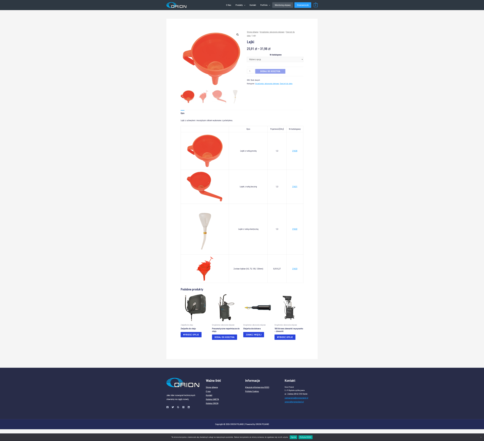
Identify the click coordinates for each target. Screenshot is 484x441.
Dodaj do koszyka (270, 71)
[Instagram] (183, 407)
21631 (294, 186)
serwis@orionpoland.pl (294, 402)
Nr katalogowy (276, 54)
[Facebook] (167, 407)
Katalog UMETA (212, 399)
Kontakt (253, 5)
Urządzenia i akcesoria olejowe (272, 32)
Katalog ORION (212, 403)
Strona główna (252, 32)
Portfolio (264, 5)
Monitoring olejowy (283, 5)
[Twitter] (173, 407)
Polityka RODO (305, 437)
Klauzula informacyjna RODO (257, 387)
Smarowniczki (303, 5)
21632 (294, 229)
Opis (182, 113)
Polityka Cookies (252, 391)
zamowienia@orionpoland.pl (296, 398)
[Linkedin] (189, 407)
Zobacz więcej (254, 334)
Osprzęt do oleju (286, 83)
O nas (208, 391)
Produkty (239, 5)
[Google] (178, 407)
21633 (294, 268)
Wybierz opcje (191, 334)
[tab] (182, 113)
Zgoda (293, 437)
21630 (294, 151)
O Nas (228, 5)
